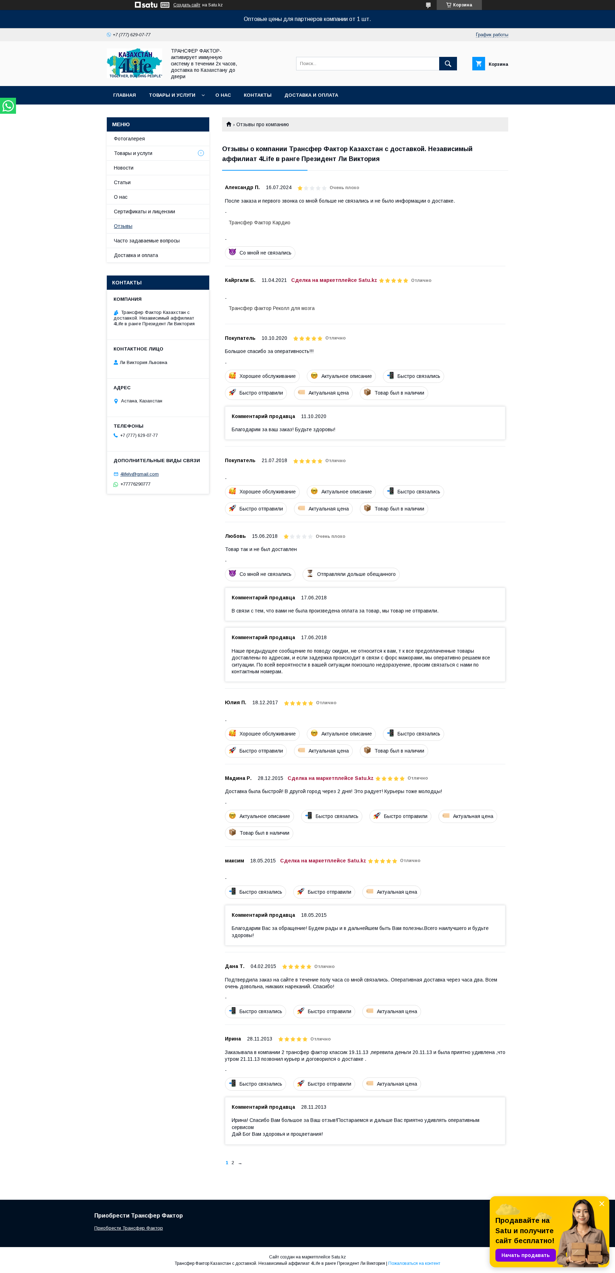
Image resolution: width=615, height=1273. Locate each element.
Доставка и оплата (311, 95)
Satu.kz (338, 1257)
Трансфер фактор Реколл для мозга (271, 308)
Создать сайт (186, 4)
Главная (124, 95)
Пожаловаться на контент (414, 1263)
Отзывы (123, 226)
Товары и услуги (172, 95)
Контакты (258, 95)
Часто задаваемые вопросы (147, 241)
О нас (223, 95)
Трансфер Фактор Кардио (259, 222)
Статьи (122, 182)
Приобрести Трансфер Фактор (128, 1228)
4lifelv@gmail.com (139, 474)
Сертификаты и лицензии (144, 211)
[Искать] (448, 63)
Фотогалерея (129, 138)
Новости (123, 168)
